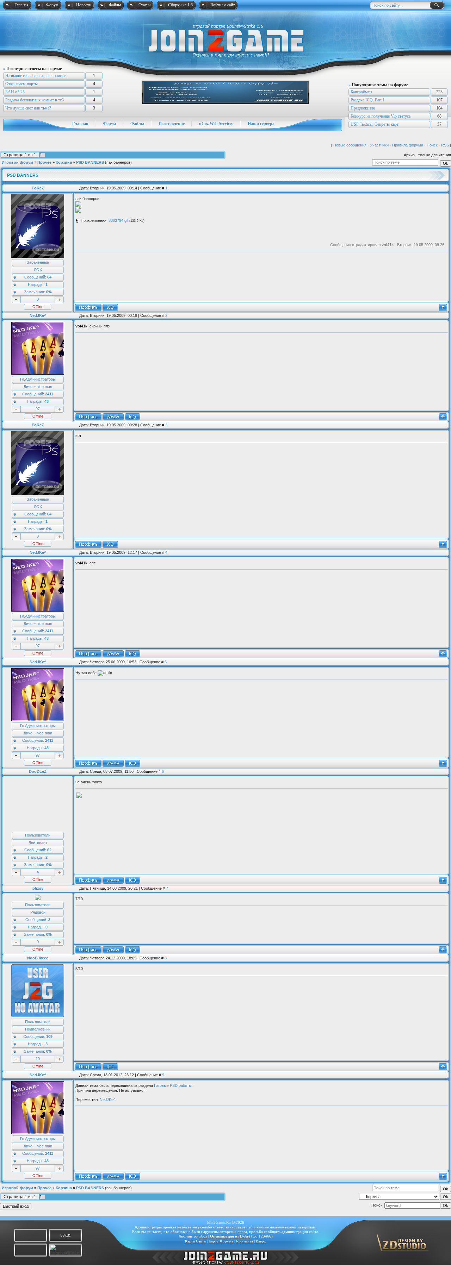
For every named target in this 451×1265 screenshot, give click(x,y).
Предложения (363, 108)
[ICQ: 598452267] (110, 1066)
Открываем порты (21, 83)
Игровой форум (17, 162)
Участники (379, 145)
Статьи (144, 4)
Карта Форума (221, 1241)
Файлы (115, 4)
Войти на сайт (222, 4)
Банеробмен (361, 91)
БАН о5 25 (15, 91)
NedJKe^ (38, 315)
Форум (52, 4)
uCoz (203, 1236)
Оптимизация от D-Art (230, 1236)
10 (38, 1059)
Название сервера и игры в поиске (35, 75)
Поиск (432, 145)
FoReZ (38, 188)
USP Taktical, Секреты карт (375, 124)
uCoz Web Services (216, 123)
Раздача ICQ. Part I (367, 100)
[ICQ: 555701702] (110, 307)
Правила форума (407, 145)
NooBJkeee (37, 958)
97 (38, 409)
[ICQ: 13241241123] (132, 949)
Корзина (64, 162)
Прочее (44, 162)
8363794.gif (118, 220)
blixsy (37, 888)
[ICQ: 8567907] (132, 416)
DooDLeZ (38, 771)
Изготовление (172, 123)
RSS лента (244, 1241)
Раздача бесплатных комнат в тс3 (34, 100)
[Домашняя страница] (113, 416)
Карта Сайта (195, 1241)
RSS (445, 145)
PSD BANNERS (90, 162)
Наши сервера (261, 123)
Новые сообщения (349, 145)
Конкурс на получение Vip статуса (380, 116)
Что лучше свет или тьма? (28, 108)
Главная (21, 4)
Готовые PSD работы (173, 1085)
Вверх (261, 1241)
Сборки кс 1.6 (180, 4)
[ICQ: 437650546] (132, 880)
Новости (83, 4)
